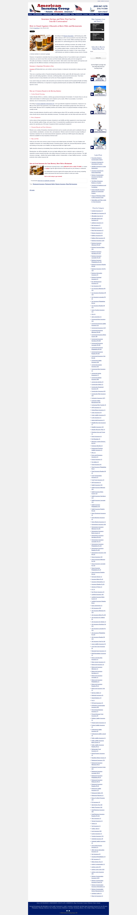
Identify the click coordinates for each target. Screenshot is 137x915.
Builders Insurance (97, 235)
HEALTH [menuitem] (55, 14)
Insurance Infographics (98, 581)
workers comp (96, 867)
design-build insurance (98, 420)
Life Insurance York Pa (98, 641)
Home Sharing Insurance (98, 522)
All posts (32, 190)
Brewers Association (69, 35)
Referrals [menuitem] (91, 14)
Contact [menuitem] (85, 14)
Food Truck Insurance (97, 480)
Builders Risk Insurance (98, 238)
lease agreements (96, 605)
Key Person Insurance (97, 592)
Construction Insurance (98, 391)
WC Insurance (95, 859)
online (47, 168)
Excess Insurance (96, 459)
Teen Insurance (96, 818)
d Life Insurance (96, 417)
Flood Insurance (96, 464)
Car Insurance (96, 286)
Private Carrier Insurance (98, 722)
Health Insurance (96, 485)
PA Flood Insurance (97, 703)
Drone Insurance (96, 436)
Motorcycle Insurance (97, 664)
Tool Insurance (96, 826)
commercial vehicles (97, 382)
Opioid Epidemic (96, 697)
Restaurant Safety (50, 184)
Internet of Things (96, 586)
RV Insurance (95, 802)
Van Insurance (95, 854)
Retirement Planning (97, 795)
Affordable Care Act (97, 216)
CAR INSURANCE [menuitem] (37, 14)
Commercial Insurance (98, 328)
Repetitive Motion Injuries (98, 757)
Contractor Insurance (98, 398)
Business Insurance (97, 240)
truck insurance (96, 831)
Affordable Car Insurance (98, 213)
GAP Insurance (96, 482)
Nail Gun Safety (96, 692)
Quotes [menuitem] (102, 14)
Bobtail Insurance (96, 227)
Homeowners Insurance (98, 524)
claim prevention (96, 316)
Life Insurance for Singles (98, 621)
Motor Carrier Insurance (98, 662)
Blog (107, 1)
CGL (93, 314)
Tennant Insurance (97, 821)
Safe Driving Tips (96, 804)
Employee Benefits (97, 445)
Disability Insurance (97, 427)
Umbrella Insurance (97, 838)
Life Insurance (96, 608)
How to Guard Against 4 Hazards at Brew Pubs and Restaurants (56, 26)
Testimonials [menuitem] (78, 14)
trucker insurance (96, 833)
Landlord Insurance (97, 594)
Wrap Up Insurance (97, 896)
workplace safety (96, 893)
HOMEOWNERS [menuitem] (48, 14)
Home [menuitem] (30, 14)
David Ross (36, 28)
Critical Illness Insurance (98, 410)
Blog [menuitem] (72, 14)
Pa (93, 700)
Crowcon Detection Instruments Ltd (45, 103)
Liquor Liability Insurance (98, 644)
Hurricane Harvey (96, 576)
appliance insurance (97, 222)
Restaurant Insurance (39, 184)
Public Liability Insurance (98, 738)
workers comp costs (97, 869)
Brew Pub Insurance (71, 184)
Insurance (32, 69)
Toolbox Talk (95, 828)
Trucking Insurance (97, 836)
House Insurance (96, 557)
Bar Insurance (95, 225)
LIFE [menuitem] (60, 14)
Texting (94, 823)
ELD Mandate (95, 439)
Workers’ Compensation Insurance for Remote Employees (97, 176)
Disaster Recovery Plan (98, 429)
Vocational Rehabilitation (98, 856)
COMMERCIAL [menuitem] (66, 14)
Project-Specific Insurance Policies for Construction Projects (98, 191)
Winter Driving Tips (97, 861)
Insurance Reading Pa (97, 584)
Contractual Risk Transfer (98, 405)
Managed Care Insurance (98, 651)
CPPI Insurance (96, 407)
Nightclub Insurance (97, 695)
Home (99, 1)
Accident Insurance (97, 210)
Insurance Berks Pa (97, 579)
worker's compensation (98, 864)
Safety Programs (96, 807)
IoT (93, 589)
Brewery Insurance (60, 184)
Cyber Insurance (96, 412)
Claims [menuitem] (97, 14)
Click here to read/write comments (46, 180)
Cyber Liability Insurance (98, 415)
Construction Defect (97, 384)
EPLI (93, 452)
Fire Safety (95, 462)
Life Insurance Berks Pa (98, 615)
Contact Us (103, 1)
